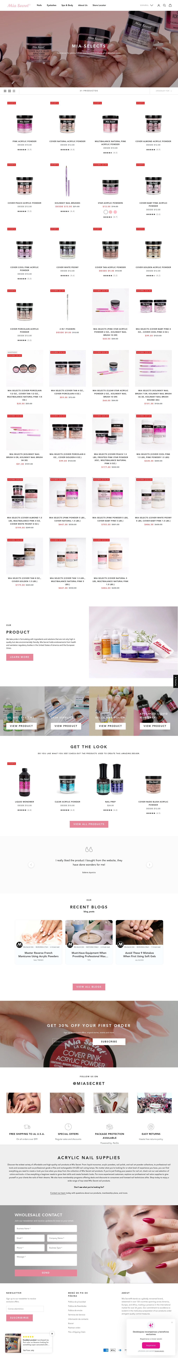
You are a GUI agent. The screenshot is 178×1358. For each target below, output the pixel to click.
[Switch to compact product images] (14, 90)
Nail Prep (110, 801)
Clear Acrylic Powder (67, 801)
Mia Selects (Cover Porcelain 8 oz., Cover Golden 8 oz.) (67, 456)
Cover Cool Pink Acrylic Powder (24, 269)
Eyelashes (51, 5)
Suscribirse (19, 1318)
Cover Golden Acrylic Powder (153, 267)
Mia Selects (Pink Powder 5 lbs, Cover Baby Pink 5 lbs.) (110, 519)
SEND (46, 1273)
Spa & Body (67, 5)
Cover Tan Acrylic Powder (110, 267)
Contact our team (58, 1193)
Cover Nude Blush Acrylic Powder (153, 803)
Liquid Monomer (24, 801)
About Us (82, 5)
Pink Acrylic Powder (24, 141)
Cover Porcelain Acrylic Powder (24, 331)
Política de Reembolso (77, 1306)
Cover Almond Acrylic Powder (153, 141)
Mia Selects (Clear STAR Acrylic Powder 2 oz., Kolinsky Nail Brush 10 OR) (110, 393)
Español (144, 5)
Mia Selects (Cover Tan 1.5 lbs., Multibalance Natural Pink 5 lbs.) (67, 581)
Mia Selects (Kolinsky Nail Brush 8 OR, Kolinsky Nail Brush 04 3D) (24, 457)
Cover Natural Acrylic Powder (67, 141)
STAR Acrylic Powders (110, 203)
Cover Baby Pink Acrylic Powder (153, 205)
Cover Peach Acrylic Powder (24, 203)
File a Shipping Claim (76, 1332)
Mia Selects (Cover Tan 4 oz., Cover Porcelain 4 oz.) (67, 392)
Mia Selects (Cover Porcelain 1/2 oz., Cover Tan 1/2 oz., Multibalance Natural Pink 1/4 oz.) (24, 395)
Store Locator (99, 5)
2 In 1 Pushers (67, 329)
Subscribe (109, 1042)
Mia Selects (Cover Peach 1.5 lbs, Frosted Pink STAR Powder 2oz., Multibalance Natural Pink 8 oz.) (110, 459)
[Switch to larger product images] (5, 90)
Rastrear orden (74, 1327)
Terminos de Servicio (76, 1314)
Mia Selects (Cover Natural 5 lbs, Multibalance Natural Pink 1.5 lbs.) (110, 581)
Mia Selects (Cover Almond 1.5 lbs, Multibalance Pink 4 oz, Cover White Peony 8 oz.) (24, 521)
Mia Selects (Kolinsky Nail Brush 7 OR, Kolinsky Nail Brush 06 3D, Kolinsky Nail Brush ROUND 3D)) (153, 395)
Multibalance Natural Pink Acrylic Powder (110, 143)
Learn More (19, 657)
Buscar (71, 1323)
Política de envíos (75, 1310)
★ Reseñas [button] (175, 681)
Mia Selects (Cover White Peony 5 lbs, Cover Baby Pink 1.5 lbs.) (153, 519)
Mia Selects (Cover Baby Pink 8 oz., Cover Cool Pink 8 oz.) (153, 331)
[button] (52, 1334)
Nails (39, 5)
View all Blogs (89, 987)
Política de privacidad (77, 1301)
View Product (21, 726)
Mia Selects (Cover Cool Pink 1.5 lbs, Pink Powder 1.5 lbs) (153, 456)
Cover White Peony (68, 267)
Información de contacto (78, 1319)
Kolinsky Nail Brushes (67, 203)
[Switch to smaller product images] (9, 90)
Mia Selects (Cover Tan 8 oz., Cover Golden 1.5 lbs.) (24, 580)
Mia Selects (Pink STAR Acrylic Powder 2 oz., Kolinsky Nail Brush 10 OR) (110, 332)
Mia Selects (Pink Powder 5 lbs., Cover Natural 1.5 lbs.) (67, 519)
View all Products (89, 824)
